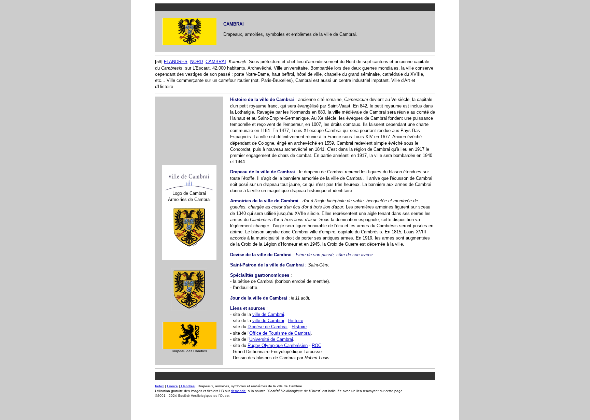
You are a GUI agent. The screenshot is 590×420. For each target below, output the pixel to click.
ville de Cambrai (268, 314)
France (172, 386)
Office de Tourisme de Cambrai (280, 333)
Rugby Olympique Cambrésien (278, 345)
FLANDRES (175, 61)
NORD (196, 61)
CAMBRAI (216, 61)
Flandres (187, 386)
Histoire (295, 320)
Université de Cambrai (271, 339)
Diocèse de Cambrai (267, 326)
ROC (316, 345)
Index (159, 386)
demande (238, 391)
